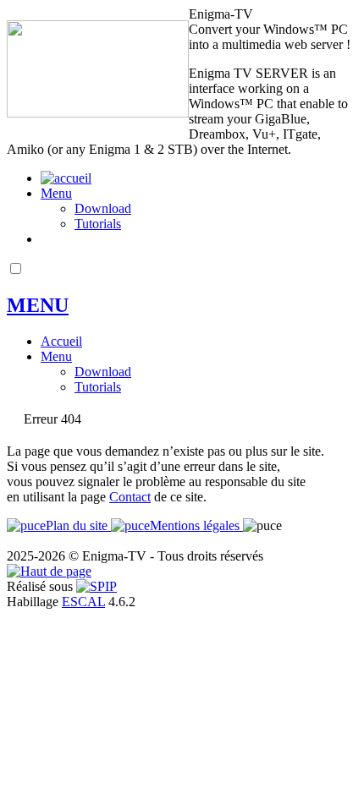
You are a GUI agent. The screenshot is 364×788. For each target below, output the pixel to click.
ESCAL (83, 601)
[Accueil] (98, 113)
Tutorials (97, 223)
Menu (56, 193)
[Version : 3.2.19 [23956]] (96, 586)
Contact (130, 497)
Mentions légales (196, 525)
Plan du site (78, 525)
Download (102, 208)
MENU (38, 305)
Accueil (61, 341)
